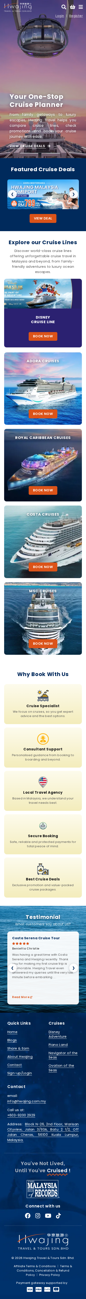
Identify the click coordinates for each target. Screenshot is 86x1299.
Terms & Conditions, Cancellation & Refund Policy (44, 1270)
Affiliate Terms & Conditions (35, 1266)
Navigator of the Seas (63, 1055)
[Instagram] (37, 1216)
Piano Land (58, 1044)
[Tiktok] (58, 1216)
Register (76, 16)
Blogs (12, 1040)
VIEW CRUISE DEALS (28, 146)
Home (12, 1032)
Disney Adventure (58, 1034)
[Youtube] (48, 1216)
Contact (14, 1065)
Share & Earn (18, 1048)
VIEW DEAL (43, 218)
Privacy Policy (49, 1275)
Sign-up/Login (19, 1073)
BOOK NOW (43, 336)
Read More (21, 997)
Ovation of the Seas (61, 1067)
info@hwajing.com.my (26, 1101)
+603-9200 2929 (21, 1115)
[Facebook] (28, 1216)
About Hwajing (20, 1056)
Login (59, 16)
